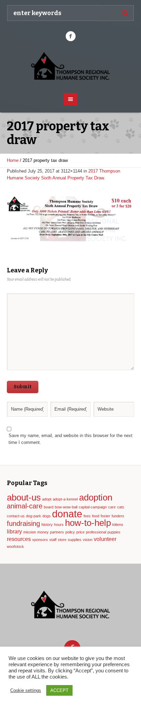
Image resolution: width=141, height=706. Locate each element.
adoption (95, 497)
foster (105, 516)
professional (96, 532)
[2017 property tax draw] (70, 218)
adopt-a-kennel (65, 499)
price (80, 532)
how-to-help (88, 523)
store (62, 540)
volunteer (105, 539)
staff (52, 540)
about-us (24, 497)
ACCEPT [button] (59, 690)
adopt (46, 499)
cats (120, 507)
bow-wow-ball (66, 507)
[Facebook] (70, 36)
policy (70, 532)
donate (67, 513)
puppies (113, 532)
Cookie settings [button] (25, 690)
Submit (22, 387)
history (47, 524)
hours (59, 524)
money (43, 532)
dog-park (33, 516)
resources (19, 539)
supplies (74, 540)
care (112, 507)
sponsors (40, 540)
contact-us (16, 516)
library (14, 531)
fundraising (23, 523)
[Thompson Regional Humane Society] (70, 66)
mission (29, 532)
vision (87, 540)
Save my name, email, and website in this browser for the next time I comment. (70, 439)
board (48, 507)
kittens (117, 524)
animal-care (24, 506)
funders (118, 516)
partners (57, 532)
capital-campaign (93, 507)
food (95, 516)
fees (87, 516)
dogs (46, 516)
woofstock (15, 546)
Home (12, 160)
